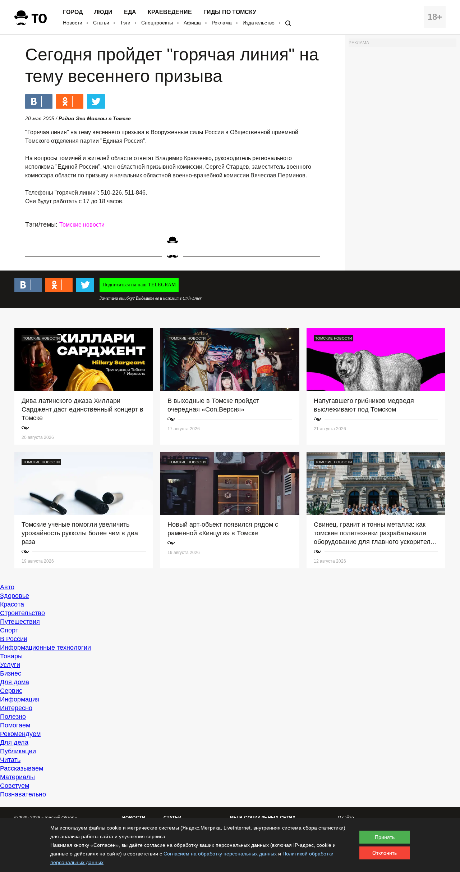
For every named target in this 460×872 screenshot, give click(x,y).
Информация (20, 699)
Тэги (125, 23)
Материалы (17, 777)
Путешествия (20, 621)
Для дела (14, 742)
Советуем (14, 785)
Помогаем (15, 725)
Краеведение (170, 12)
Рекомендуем (20, 733)
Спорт (9, 630)
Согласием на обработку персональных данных (220, 854)
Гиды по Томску (229, 12)
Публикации (18, 751)
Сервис (11, 690)
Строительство (22, 613)
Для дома (14, 682)
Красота (12, 604)
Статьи (101, 23)
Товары (11, 656)
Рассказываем (21, 768)
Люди (103, 12)
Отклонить (384, 853)
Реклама (222, 23)
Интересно (16, 708)
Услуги (10, 664)
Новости (72, 23)
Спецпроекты (157, 23)
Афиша (192, 23)
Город (73, 12)
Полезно (13, 716)
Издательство (259, 23)
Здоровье (14, 595)
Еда (130, 12)
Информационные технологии (45, 647)
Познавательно (23, 794)
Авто (7, 587)
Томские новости (82, 225)
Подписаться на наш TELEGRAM (139, 284)
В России (13, 638)
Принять (385, 837)
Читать (10, 759)
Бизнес (10, 673)
